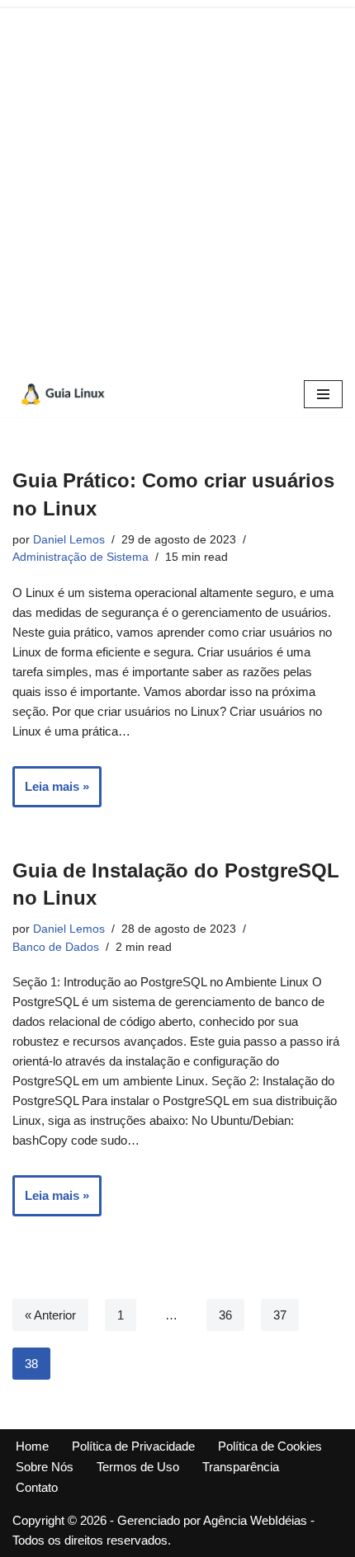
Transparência (240, 1467)
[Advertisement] (177, 185)
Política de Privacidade (133, 1446)
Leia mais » (50, 792)
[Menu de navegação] (323, 394)
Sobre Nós (44, 1467)
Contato (37, 1487)
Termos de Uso (138, 1467)
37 (279, 1315)
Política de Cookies (270, 1446)
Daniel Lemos (69, 540)
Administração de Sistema (80, 557)
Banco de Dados (55, 947)
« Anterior (50, 1315)
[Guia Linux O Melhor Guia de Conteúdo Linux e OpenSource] (61, 394)
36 (225, 1315)
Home (32, 1446)
